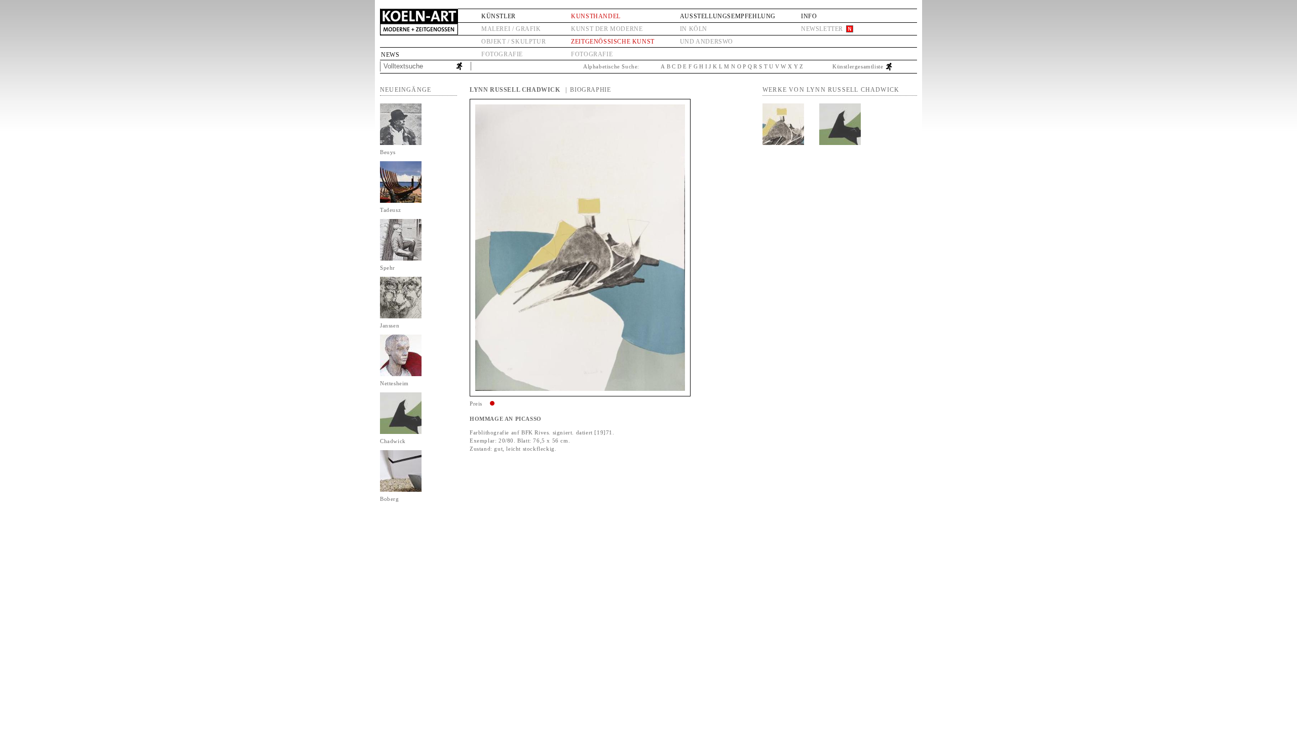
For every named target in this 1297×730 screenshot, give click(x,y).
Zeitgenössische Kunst (613, 41)
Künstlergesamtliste (857, 66)
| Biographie (588, 89)
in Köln (693, 28)
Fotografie (502, 54)
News (390, 54)
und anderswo (706, 41)
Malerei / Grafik (511, 28)
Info (809, 16)
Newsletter (822, 28)
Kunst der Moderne (606, 28)
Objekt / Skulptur (513, 41)
